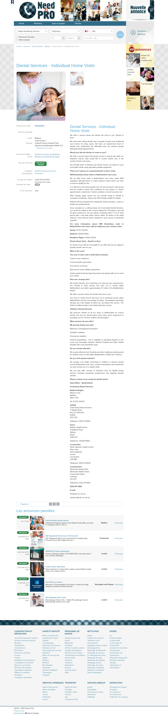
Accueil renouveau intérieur (25, 640)
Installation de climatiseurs (24, 660)
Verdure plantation (94, 672)
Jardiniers (68, 663)
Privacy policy (19, 711)
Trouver (120, 35)
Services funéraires (117, 660)
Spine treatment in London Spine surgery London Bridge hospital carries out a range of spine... (68, 570)
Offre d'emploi (24, 40)
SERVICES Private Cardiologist (57, 551)
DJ (111, 636)
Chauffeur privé (71, 692)
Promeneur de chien (95, 692)
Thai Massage (146, 84)
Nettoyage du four (94, 663)
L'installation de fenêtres (23, 663)
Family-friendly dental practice (57, 520)
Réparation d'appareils (118, 658)
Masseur (45, 660)
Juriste (45, 699)
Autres (67, 640)
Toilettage (91, 697)
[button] (12, 1)
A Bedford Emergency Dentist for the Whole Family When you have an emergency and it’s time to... (69, 524)
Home (21, 23)
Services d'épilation (49, 670)
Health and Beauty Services (45, 171)
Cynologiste (91, 689)
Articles (78, 23)
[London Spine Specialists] (37, 569)
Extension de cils (48, 648)
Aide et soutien (58, 23)
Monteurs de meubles (22, 668)
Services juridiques (53, 683)
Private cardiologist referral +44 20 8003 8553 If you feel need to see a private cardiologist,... (68, 555)
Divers (113, 631)
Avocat (45, 694)
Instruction (116, 683)
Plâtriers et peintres (22, 672)
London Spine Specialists (55, 567)
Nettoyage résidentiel (95, 668)
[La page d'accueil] (37, 10)
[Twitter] (54, 504)
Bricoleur (17, 643)
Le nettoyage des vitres (96, 655)
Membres (38, 23)
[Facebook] (50, 504)
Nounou (68, 668)
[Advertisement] (140, 148)
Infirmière (46, 653)
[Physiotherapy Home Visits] (37, 600)
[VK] (58, 504)
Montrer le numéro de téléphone (47, 154)
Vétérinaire (91, 694)
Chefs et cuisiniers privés (74, 648)
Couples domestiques (73, 650)
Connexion (142, 31)
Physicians (39, 173)
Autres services (71, 687)
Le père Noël (115, 640)
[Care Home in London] (37, 584)
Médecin (45, 663)
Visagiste (45, 675)
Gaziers (17, 658)
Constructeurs (19, 648)
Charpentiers (19, 645)
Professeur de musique (119, 697)
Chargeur (68, 689)
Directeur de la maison (73, 653)
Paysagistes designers (23, 670)
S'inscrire (141, 34)
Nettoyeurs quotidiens (95, 670)
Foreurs (17, 655)
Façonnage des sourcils (51, 650)
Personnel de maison (72, 632)
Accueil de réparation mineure (26, 638)
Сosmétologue (48, 643)
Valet (67, 672)
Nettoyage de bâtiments (96, 650)
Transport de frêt (71, 699)
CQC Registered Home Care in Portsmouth (61, 536)
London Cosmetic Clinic (130, 72)
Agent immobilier (48, 689)
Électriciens (18, 650)
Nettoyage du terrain (95, 665)
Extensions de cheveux (51, 645)
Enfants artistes (116, 638)
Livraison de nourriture (118, 648)
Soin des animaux (96, 683)
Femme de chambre (22, 653)
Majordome (69, 665)
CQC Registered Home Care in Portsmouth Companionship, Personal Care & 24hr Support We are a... (66, 539)
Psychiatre (46, 668)
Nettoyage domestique (96, 660)
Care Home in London (53, 582)
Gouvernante (70, 658)
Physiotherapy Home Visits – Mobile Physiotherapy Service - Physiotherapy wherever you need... (67, 601)
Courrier (68, 694)
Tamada (113, 663)
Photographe (115, 650)
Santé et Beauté (51, 631)
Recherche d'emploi (26, 37)
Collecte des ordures (95, 638)
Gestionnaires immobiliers (75, 655)
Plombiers (18, 675)
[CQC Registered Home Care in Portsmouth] (37, 538)
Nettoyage (93, 631)
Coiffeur (45, 640)
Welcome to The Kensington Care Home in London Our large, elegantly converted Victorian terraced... (67, 585)
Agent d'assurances (50, 687)
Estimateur (46, 697)
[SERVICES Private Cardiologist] (37, 554)
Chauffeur (69, 645)
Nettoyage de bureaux (96, 653)
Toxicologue (47, 672)
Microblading (47, 665)
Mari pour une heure (22, 665)
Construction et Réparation (23, 632)
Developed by (19, 713)
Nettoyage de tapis (94, 658)
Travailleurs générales (23, 677)
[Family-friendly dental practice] (37, 523)
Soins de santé (70, 670)
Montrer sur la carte (44, 148)
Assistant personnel (72, 638)
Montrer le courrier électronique (47, 157)
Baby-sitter (69, 643)
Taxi (66, 697)
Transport (70, 683)
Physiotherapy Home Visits (55, 597)
